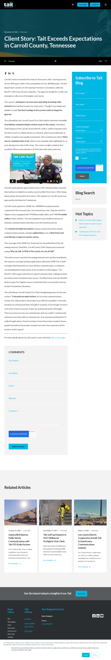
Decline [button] (95, 655)
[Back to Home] (8, 4)
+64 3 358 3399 (47, 624)
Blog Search (85, 192)
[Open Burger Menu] (105, 5)
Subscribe (81, 593)
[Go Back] (55, 61)
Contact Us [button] (95, 4)
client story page (58, 337)
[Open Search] (73, 4)
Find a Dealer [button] (83, 4)
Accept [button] (86, 655)
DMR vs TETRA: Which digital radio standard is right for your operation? (90, 223)
